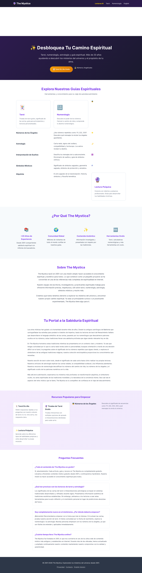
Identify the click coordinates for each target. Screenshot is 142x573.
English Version (79, 567)
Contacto (69, 567)
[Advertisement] (71, 21)
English (126, 3)
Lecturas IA (99, 3)
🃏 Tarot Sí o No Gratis (61, 69)
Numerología (116, 3)
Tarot (108, 3)
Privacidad (61, 567)
